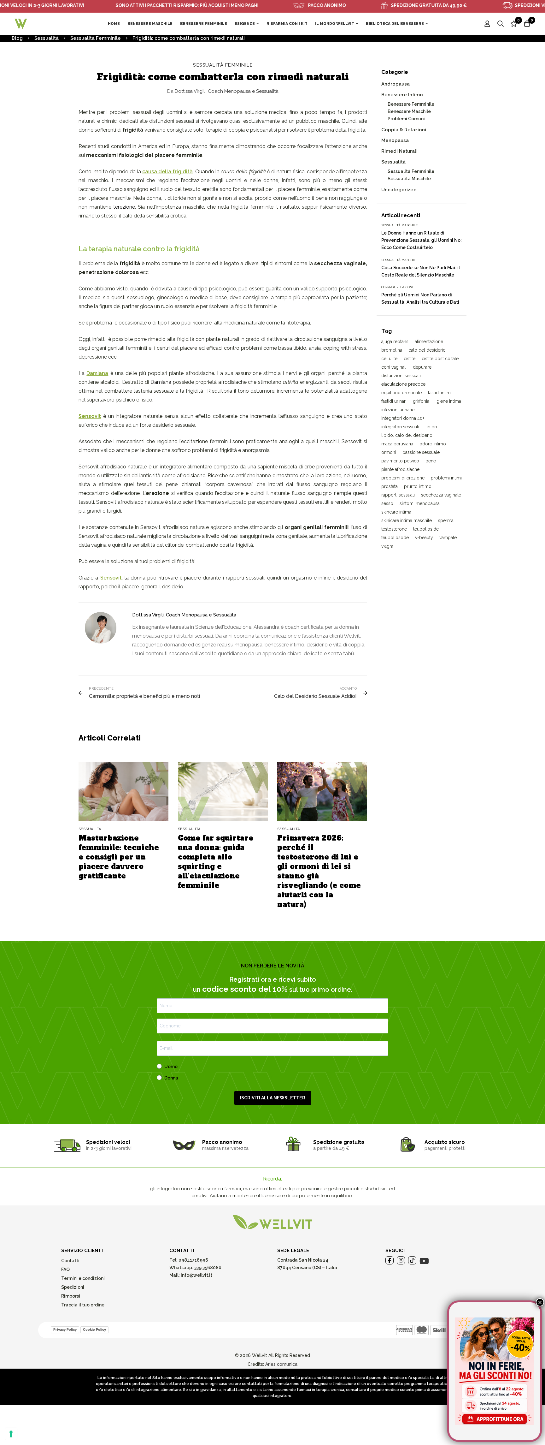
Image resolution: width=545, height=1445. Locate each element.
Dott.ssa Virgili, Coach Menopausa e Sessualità (222, 91)
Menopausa (395, 140)
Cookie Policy (94, 1329)
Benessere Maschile (409, 111)
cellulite (389, 358)
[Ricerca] (500, 23)
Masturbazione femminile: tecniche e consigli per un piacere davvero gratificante (119, 857)
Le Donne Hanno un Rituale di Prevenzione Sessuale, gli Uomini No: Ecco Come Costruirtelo (421, 240)
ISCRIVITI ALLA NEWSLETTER (272, 1097)
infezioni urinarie (397, 409)
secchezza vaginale (441, 494)
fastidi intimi (440, 392)
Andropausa (395, 84)
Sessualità (46, 38)
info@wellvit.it (196, 1275)
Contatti (70, 1260)
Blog (17, 38)
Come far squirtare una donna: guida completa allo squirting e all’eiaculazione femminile (215, 861)
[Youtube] (424, 1261)
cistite (409, 358)
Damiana (97, 373)
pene (430, 460)
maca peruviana (397, 443)
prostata (389, 486)
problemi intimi (446, 477)
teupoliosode (395, 537)
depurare (422, 367)
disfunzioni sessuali (401, 375)
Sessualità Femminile (95, 38)
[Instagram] (401, 1260)
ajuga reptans (394, 341)
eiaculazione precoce (403, 384)
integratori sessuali (400, 426)
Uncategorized (399, 190)
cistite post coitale (440, 358)
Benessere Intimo (402, 95)
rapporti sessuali (398, 494)
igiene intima (448, 401)
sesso (387, 503)
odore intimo (432, 443)
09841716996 (193, 1260)
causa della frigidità (167, 172)
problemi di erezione (403, 477)
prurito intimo (417, 486)
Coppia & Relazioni (403, 130)
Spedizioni (72, 1287)
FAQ (65, 1269)
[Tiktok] (412, 1260)
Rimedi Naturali (399, 151)
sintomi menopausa (420, 503)
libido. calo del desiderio (406, 435)
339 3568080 (207, 1267)
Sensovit (111, 578)
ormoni (388, 452)
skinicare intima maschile (406, 520)
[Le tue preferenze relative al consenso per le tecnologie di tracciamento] (11, 1434)
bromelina (391, 350)
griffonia (421, 401)
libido (431, 426)
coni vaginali (394, 367)
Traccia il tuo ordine (82, 1304)
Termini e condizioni (83, 1278)
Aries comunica (281, 1364)
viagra (387, 546)
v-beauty (424, 537)
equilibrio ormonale (401, 392)
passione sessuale (421, 452)
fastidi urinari (394, 401)
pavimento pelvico (400, 460)
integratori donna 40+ (402, 418)
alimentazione (429, 341)
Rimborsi (70, 1296)
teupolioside (426, 529)
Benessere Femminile (411, 104)
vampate (448, 537)
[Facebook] (389, 1260)
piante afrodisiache (400, 469)
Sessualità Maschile (409, 178)
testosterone (394, 529)
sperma (446, 520)
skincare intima (396, 511)
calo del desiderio (427, 350)
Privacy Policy (65, 1329)
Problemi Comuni (406, 118)
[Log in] (487, 23)
